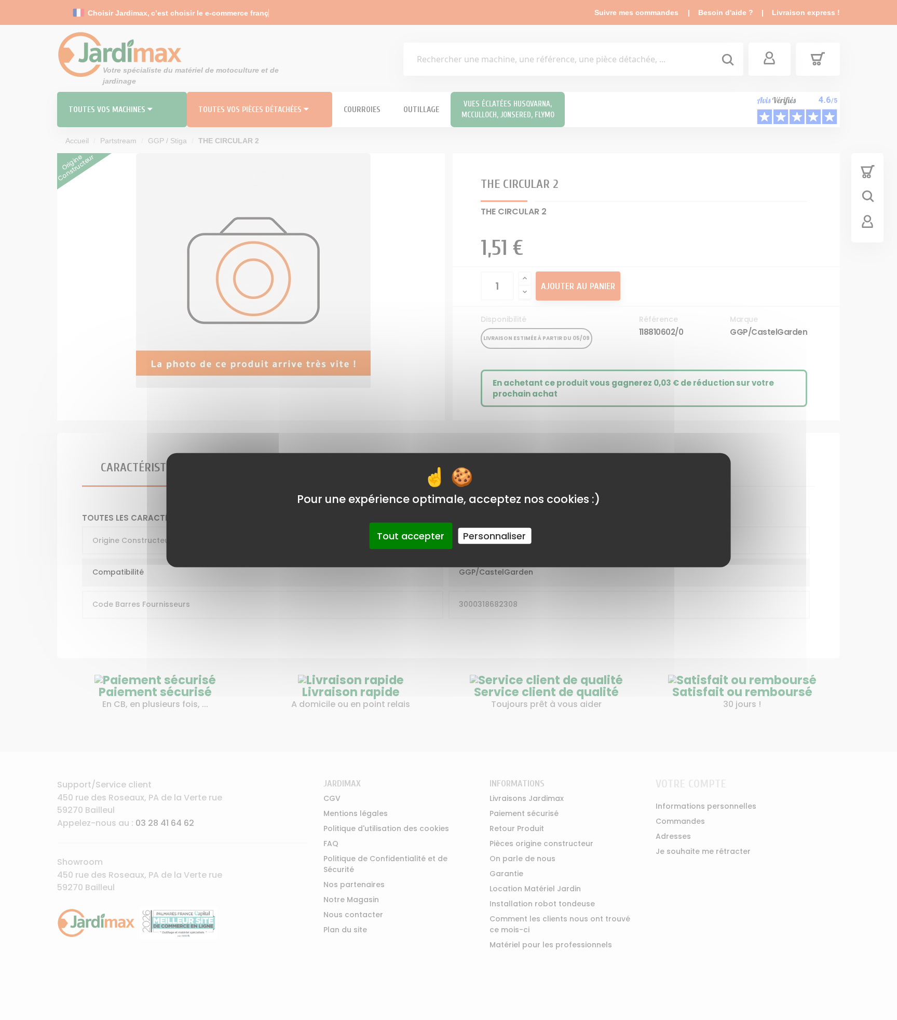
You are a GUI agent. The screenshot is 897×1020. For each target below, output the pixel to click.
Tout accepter (410, 535)
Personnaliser (494, 535)
